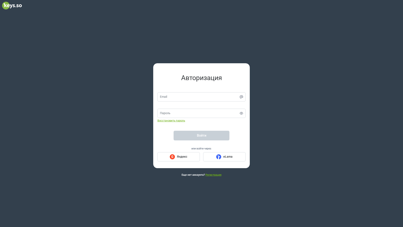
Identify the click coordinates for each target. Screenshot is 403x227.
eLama (228, 156)
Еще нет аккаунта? (201, 174)
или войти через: (201, 148)
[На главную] (12, 8)
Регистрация (213, 174)
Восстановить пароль (171, 120)
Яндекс (182, 156)
